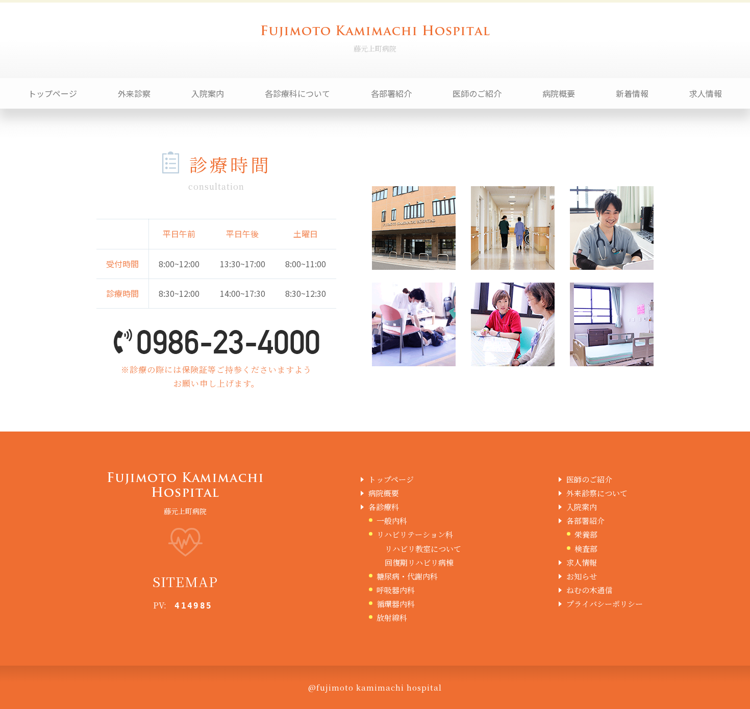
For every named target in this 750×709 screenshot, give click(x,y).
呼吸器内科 (396, 590)
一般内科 (392, 520)
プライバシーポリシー (604, 603)
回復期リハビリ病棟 (419, 562)
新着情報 (632, 93)
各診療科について (297, 93)
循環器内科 (396, 603)
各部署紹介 (391, 93)
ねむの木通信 (589, 590)
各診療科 (383, 506)
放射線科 (392, 617)
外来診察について (597, 493)
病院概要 (558, 93)
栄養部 (585, 534)
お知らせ (581, 576)
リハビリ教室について (423, 548)
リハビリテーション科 (415, 534)
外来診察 (134, 93)
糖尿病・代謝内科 (407, 576)
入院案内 (207, 93)
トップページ (52, 93)
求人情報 (705, 93)
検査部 (585, 548)
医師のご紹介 (477, 93)
